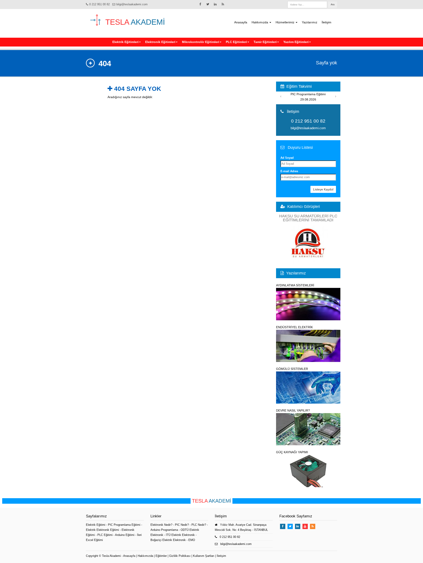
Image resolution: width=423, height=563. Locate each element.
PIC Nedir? (182, 524)
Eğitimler (161, 555)
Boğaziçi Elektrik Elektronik (168, 540)
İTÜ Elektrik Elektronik (180, 535)
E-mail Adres (289, 171)
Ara (332, 4)
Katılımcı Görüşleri (303, 206)
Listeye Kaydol (323, 189)
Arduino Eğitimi (125, 535)
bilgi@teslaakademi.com (132, 4)
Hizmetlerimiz (285, 22)
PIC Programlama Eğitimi (124, 524)
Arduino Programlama (164, 529)
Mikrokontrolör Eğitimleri (200, 42)
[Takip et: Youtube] (305, 526)
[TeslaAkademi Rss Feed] (222, 4)
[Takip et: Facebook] (200, 4)
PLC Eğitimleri (236, 42)
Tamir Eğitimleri (265, 42)
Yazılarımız (309, 22)
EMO (191, 540)
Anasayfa (240, 22)
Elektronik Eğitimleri (160, 42)
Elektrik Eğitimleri (125, 42)
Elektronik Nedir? (161, 524)
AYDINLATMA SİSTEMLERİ (295, 285)
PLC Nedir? (198, 524)
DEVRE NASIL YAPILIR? (293, 410)
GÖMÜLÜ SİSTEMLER (292, 369)
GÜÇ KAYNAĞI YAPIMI (292, 452)
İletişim (326, 22)
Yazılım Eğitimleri (296, 42)
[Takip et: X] (207, 4)
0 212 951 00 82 (99, 4)
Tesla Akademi (111, 555)
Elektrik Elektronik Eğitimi (103, 529)
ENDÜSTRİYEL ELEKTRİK (294, 327)
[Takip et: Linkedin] (215, 4)
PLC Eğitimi (105, 535)
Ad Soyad (287, 157)
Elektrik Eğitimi (96, 524)
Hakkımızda (260, 22)
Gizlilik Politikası (180, 555)
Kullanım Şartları (203, 555)
